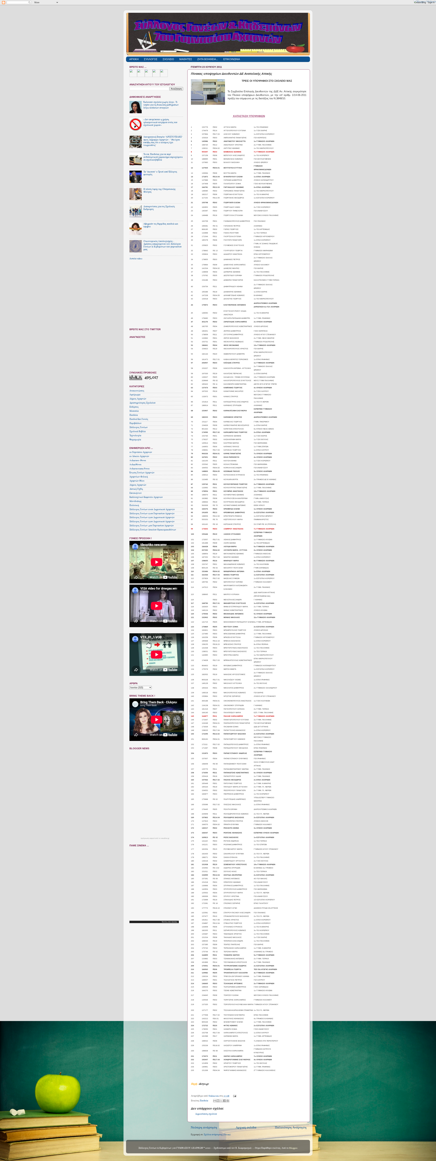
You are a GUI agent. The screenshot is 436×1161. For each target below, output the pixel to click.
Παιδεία (204, 1100)
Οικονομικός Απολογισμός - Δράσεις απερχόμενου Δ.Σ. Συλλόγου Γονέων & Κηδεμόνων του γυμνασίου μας (162, 245)
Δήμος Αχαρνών (137, 399)
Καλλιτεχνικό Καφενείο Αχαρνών (146, 497)
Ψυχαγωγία (135, 439)
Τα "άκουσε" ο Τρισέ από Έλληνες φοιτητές (160, 173)
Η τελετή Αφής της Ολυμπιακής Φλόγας (159, 191)
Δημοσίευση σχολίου (206, 1114)
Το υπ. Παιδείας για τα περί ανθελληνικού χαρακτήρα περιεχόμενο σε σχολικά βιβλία (163, 157)
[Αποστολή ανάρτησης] (234, 1096)
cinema (174, 922)
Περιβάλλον (135, 423)
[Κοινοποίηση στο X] (221, 1100)
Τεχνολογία (135, 435)
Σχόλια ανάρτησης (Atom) (217, 1134)
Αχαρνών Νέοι (136, 481)
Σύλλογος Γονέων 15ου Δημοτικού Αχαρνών (152, 517)
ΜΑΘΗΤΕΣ (185, 59)
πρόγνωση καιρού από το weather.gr (155, 838)
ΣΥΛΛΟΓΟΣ (150, 59)
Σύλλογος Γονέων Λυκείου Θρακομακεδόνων (152, 529)
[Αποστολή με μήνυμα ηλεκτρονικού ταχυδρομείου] (214, 1100)
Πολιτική (134, 505)
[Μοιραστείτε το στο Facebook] (224, 1100)
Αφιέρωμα (134, 394)
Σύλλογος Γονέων (138, 427)
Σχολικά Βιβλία (137, 431)
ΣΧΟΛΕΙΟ (168, 59)
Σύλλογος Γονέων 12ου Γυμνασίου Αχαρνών (152, 513)
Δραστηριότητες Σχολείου (142, 403)
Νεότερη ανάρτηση (204, 1127)
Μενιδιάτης (135, 501)
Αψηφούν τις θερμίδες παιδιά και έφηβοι (160, 225)
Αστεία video (135, 258)
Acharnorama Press (139, 468)
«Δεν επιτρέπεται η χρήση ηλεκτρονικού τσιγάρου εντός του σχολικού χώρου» (160, 122)
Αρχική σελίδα (246, 1127)
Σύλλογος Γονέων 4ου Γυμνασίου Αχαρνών (151, 525)
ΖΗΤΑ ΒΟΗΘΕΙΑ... (207, 59)
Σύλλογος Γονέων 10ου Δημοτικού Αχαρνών (152, 509)
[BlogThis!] (218, 1100)
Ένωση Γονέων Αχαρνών (141, 472)
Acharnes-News (137, 460)
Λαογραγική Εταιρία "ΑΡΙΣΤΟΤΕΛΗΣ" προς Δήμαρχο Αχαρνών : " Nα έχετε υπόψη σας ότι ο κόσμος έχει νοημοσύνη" (163, 141)
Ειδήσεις (134, 407)
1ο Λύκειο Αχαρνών (139, 456)
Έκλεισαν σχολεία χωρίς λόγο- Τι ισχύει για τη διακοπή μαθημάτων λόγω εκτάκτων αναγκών (161, 105)
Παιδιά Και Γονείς (138, 419)
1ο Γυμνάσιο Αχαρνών (140, 452)
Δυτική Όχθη (136, 489)
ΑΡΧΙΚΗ (134, 59)
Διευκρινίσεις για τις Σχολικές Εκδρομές (159, 208)
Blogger (293, 1148)
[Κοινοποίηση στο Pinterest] (227, 1100)
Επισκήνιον (135, 493)
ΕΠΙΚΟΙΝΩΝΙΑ (231, 59)
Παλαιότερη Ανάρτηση (291, 1127)
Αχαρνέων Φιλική (138, 476)
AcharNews (135, 464)
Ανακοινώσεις (136, 391)
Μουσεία (134, 411)
